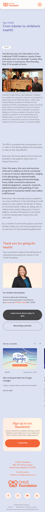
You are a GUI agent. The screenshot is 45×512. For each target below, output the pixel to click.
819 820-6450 (21, 302)
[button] (39, 4)
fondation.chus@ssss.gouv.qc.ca (22, 475)
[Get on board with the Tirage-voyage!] (20, 358)
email (7, 302)
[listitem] (20, 378)
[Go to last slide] (35, 344)
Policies (10, 507)
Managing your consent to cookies (26, 507)
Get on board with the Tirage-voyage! (18, 379)
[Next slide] (40, 344)
